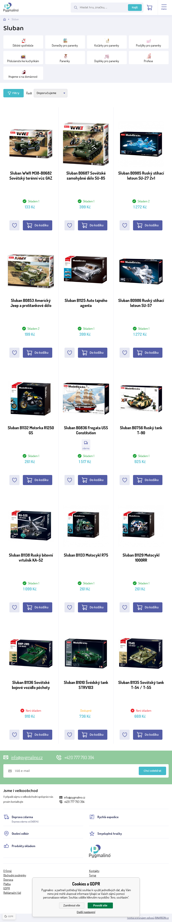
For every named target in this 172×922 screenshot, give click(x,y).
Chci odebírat (152, 771)
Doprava (8, 879)
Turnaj (92, 875)
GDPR (6, 888)
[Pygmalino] (7, 19)
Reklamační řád (12, 893)
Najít (135, 7)
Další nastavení (86, 912)
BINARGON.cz (162, 917)
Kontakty (94, 871)
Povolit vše (100, 905)
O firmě (7, 871)
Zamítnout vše (71, 905)
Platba (7, 884)
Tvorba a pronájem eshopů (141, 917)
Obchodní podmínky (14, 875)
